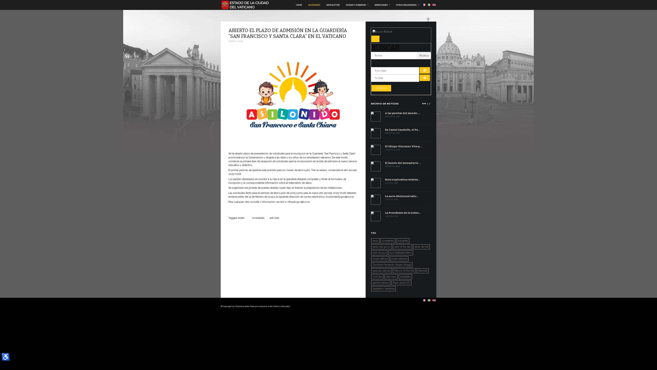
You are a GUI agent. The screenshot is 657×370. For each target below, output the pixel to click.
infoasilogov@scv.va (299, 201)
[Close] (375, 39)
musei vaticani (380, 258)
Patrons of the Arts (404, 270)
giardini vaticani (380, 282)
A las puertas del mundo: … (402, 113)
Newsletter (333, 5)
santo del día (421, 246)
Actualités (402, 240)
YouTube (377, 276)
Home (299, 5)
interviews (391, 276)
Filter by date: (378, 65)
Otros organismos (406, 5)
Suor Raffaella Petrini (400, 252)
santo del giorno (381, 246)
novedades (258, 218)
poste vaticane (399, 258)
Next (430, 103)
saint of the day (402, 246)
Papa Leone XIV (401, 282)
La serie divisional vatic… (401, 196)
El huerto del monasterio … (403, 163)
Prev (427, 103)
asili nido (274, 218)
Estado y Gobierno (356, 5)
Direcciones (381, 5)
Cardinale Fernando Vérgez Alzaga (391, 264)
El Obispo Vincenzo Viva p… (403, 146)
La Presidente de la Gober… (403, 212)
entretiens (405, 276)
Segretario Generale (383, 288)
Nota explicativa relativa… (402, 179)
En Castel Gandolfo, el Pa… (402, 129)
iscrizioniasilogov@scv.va (340, 196)
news (375, 240)
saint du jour (379, 252)
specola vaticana (381, 270)
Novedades (314, 5)
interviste (423, 270)
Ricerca (381, 88)
